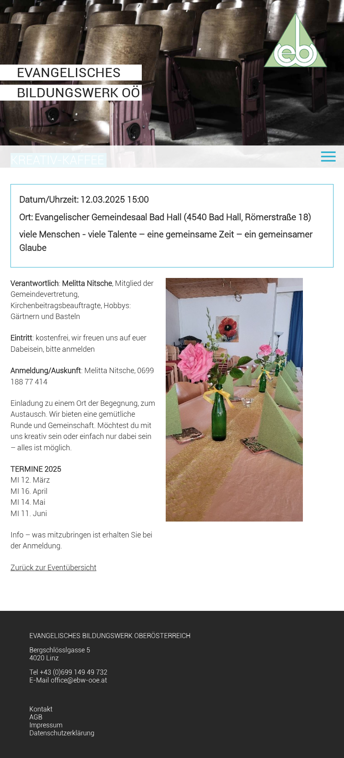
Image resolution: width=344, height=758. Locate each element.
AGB (35, 717)
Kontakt (40, 709)
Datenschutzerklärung (61, 733)
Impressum (46, 725)
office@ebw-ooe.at (79, 680)
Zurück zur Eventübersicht (53, 567)
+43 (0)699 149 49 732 (73, 672)
